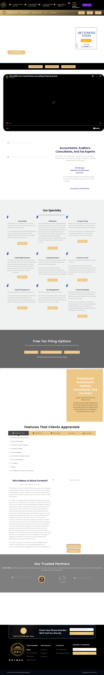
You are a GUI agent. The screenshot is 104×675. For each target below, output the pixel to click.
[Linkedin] (12, 660)
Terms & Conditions (32, 653)
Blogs (28, 650)
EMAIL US (60, 6)
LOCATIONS (53, 12)
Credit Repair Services (22, 258)
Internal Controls (82, 258)
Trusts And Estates (82, 290)
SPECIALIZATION (36, 12)
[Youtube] (17, 660)
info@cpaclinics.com (86, 46)
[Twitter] (22, 660)
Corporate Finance (52, 258)
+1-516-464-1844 (32, 4)
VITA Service (44, 656)
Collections (52, 221)
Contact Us (86, 41)
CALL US (15, 6)
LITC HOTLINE (32, 6)
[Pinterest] (19, 660)
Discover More (16, 52)
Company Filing (82, 221)
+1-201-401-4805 (48, 4)
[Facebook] (10, 660)
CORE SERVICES (24, 12)
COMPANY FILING (12, 12)
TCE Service (44, 653)
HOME (4, 12)
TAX (46, 12)
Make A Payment (31, 660)
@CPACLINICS (62, 4)
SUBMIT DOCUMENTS (75, 7)
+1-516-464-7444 (17, 4)
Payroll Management (22, 290)
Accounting (22, 221)
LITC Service (44, 649)
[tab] (18, 433)
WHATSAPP (46, 6)
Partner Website (32, 645)
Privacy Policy (30, 656)
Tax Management (52, 290)
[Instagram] (14, 660)
